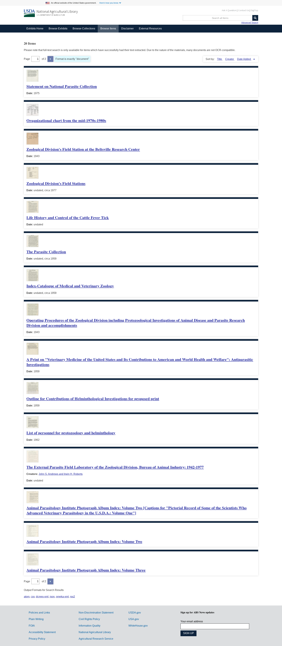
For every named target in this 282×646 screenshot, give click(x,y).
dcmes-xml (42, 596)
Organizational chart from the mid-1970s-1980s (66, 120)
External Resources (150, 28)
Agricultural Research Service (96, 638)
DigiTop (254, 10)
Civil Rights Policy (89, 619)
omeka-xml (62, 596)
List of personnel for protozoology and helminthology (70, 433)
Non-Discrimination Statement (96, 612)
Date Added (244, 59)
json (52, 596)
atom (27, 596)
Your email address (191, 621)
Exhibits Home (34, 28)
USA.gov (133, 619)
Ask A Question (229, 10)
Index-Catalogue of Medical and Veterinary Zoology (70, 286)
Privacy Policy (37, 638)
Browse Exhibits (58, 28)
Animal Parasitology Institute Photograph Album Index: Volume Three (86, 570)
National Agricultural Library (57, 11)
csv (33, 596)
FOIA (32, 625)
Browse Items (108, 28)
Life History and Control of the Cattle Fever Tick (67, 217)
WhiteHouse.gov (138, 625)
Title (220, 59)
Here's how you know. (109, 3)
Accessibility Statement (42, 632)
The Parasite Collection (46, 251)
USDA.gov (134, 612)
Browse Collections (84, 28)
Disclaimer (127, 28)
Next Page (50, 59)
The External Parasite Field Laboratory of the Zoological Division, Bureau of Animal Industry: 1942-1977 (115, 467)
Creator (230, 59)
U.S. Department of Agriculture (51, 15)
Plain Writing (36, 619)
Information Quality (89, 625)
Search (255, 18)
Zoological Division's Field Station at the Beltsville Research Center (83, 149)
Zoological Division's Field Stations (55, 183)
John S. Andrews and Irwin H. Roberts (61, 474)
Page (27, 59)
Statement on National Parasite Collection (61, 86)
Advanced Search (249, 22)
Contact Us (243, 10)
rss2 (72, 596)
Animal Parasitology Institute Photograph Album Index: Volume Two (84, 541)
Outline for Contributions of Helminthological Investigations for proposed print (92, 398)
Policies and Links (39, 612)
